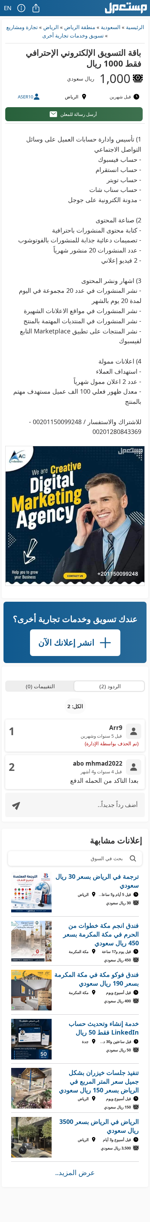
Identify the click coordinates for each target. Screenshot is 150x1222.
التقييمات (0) (40, 686)
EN (8, 8)
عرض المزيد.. (75, 1172)
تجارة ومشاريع (22, 26)
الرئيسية (135, 26)
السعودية (110, 26)
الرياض (51, 26)
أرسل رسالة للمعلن (78, 114)
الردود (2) (110, 686)
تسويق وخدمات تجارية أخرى (73, 35)
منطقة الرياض (79, 26)
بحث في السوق (107, 858)
